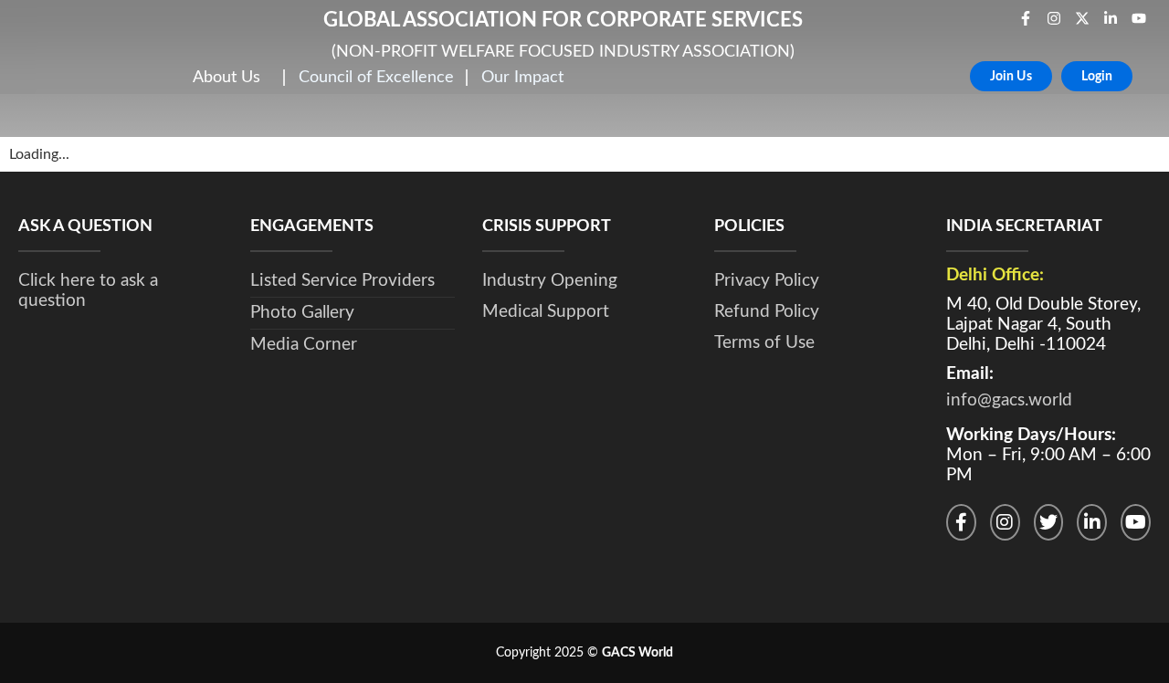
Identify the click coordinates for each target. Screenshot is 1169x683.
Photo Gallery (302, 312)
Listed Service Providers (342, 280)
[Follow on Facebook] (961, 522)
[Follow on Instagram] (1005, 522)
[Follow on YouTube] (1136, 522)
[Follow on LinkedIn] (1092, 522)
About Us (226, 77)
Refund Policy (766, 311)
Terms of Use (764, 343)
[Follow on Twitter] (1049, 522)
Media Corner (303, 344)
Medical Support (545, 311)
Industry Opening (549, 280)
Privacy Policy (766, 280)
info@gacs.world (1009, 400)
